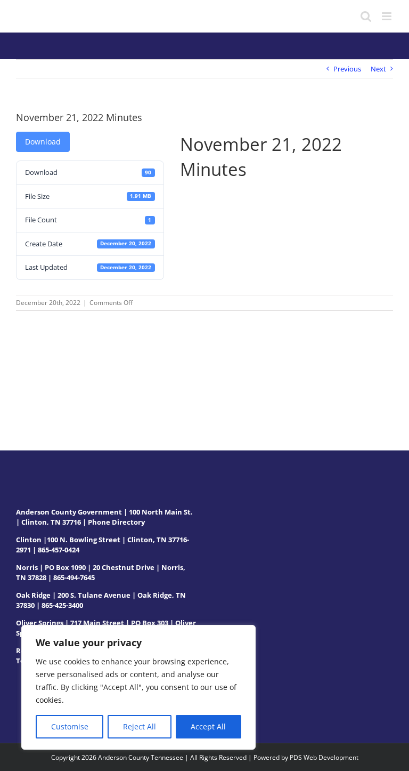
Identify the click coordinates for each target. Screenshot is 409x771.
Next (378, 69)
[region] (138, 687)
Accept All (208, 726)
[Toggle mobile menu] (387, 16)
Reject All (139, 726)
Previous (347, 69)
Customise (69, 726)
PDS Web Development (324, 757)
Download (43, 141)
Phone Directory (116, 522)
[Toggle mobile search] (366, 16)
